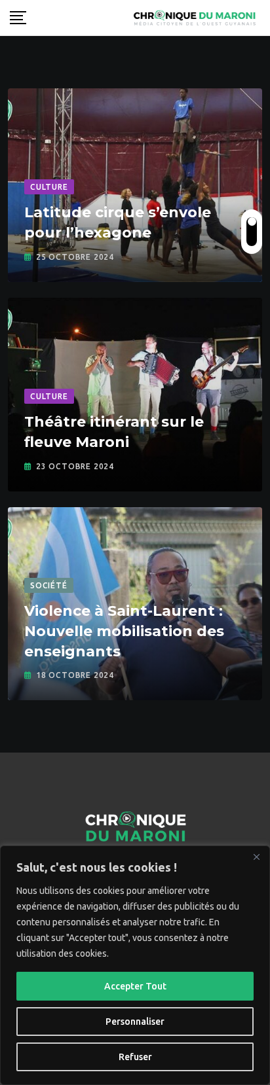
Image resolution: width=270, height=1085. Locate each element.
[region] (135, 965)
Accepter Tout (135, 986)
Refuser (135, 1057)
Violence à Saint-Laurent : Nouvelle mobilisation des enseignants (124, 631)
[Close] (256, 856)
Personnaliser (135, 1021)
